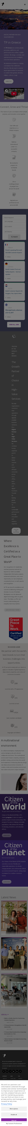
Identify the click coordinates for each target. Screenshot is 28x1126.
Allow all (13, 1120)
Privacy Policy (6, 1104)
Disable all (14, 1114)
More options (14, 1109)
